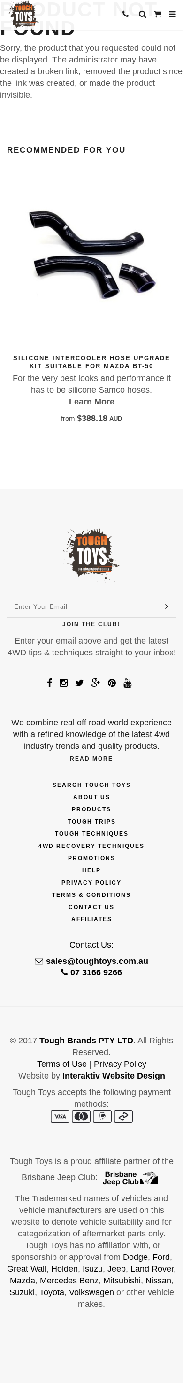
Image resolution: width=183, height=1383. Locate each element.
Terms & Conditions (91, 895)
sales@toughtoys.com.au (97, 961)
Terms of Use (62, 1064)
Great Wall (26, 1269)
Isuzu (93, 1269)
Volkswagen (91, 1292)
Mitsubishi (122, 1280)
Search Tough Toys (92, 785)
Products (91, 809)
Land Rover (152, 1269)
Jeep (116, 1269)
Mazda (22, 1280)
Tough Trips (92, 821)
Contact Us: (91, 944)
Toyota (51, 1292)
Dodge (135, 1257)
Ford (161, 1257)
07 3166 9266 (96, 972)
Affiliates (91, 919)
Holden (64, 1269)
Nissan (158, 1280)
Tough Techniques (92, 834)
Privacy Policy (91, 882)
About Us (91, 797)
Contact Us (91, 907)
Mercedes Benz (69, 1280)
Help (91, 870)
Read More (91, 758)
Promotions (91, 858)
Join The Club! (91, 624)
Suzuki (22, 1292)
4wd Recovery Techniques (91, 846)
